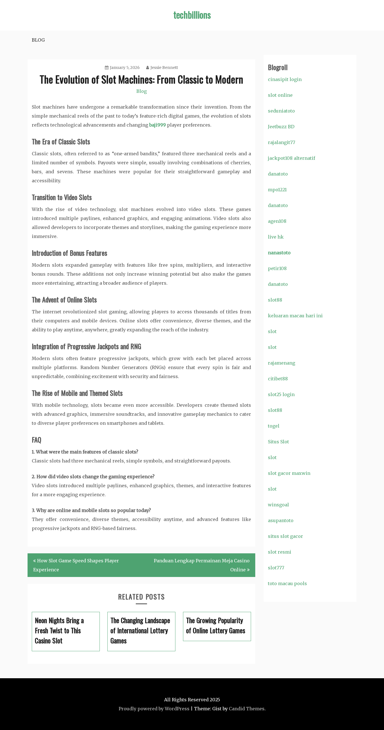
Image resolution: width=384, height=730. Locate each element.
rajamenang (281, 363)
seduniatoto (281, 111)
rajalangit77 (281, 142)
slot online (280, 95)
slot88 (275, 300)
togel (273, 426)
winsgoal (278, 504)
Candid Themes (247, 708)
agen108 (277, 221)
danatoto (278, 174)
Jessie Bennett (164, 67)
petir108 (277, 268)
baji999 (157, 125)
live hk (276, 237)
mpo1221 (277, 189)
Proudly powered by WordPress (154, 708)
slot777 (276, 567)
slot (272, 331)
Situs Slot (278, 441)
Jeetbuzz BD (281, 126)
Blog (38, 40)
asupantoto (280, 520)
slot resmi (279, 552)
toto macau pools (287, 583)
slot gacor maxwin (289, 473)
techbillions (192, 14)
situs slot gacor (285, 536)
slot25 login (281, 394)
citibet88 (278, 378)
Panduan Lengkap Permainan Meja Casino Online (202, 565)
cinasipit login (285, 79)
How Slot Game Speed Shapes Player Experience (76, 565)
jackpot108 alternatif (291, 158)
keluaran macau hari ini (295, 315)
